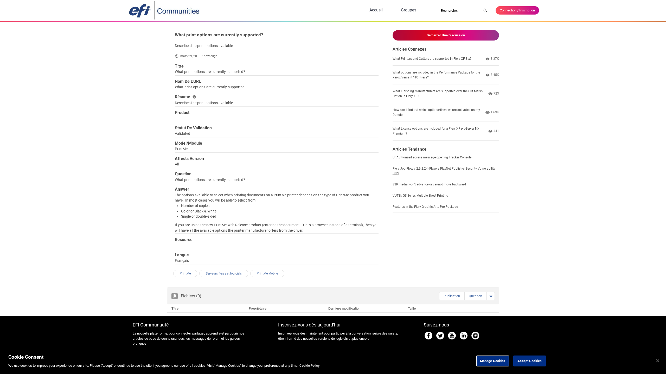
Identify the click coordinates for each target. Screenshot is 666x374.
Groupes (408, 10)
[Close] (657, 360)
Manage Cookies (492, 361)
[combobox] (459, 10)
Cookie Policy (309, 365)
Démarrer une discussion (446, 35)
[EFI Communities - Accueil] (164, 10)
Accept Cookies (529, 361)
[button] (451, 296)
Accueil (376, 10)
